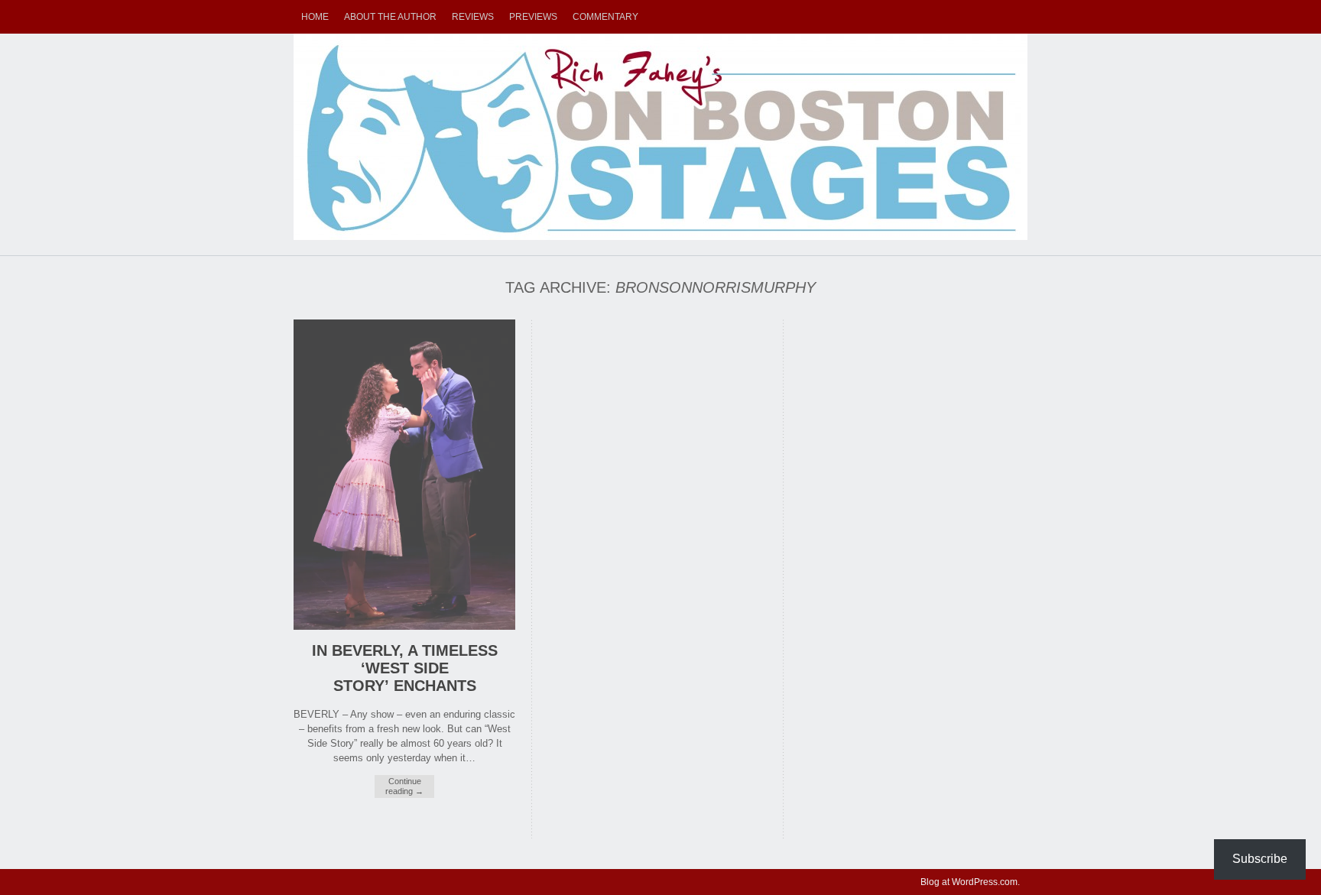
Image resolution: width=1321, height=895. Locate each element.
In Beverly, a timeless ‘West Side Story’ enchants (405, 668)
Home (315, 16)
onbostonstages (660, 137)
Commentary (605, 16)
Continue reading (404, 786)
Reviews (473, 16)
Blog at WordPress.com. (970, 882)
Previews (533, 16)
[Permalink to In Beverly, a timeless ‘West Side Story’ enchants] (404, 626)
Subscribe (1259, 858)
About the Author (390, 16)
